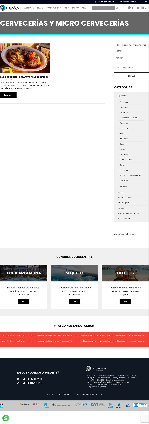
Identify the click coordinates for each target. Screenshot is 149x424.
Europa (75, 8)
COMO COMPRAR (64, 394)
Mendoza (124, 154)
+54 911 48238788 (128, 2)
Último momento (125, 218)
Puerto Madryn (126, 160)
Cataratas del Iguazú (129, 118)
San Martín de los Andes (130, 175)
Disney (66, 8)
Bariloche (124, 102)
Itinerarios (124, 139)
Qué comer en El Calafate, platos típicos (24, 77)
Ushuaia (123, 186)
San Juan (124, 170)
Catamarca (125, 112)
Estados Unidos (53, 8)
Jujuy (122, 144)
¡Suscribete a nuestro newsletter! (131, 45)
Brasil (40, 8)
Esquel (122, 133)
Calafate (124, 107)
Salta (122, 165)
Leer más (8, 95)
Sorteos (121, 208)
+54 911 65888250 (106, 2)
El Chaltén (124, 128)
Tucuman (124, 180)
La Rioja (123, 149)
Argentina (29, 8)
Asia (84, 8)
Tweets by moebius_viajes (125, 234)
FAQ (101, 394)
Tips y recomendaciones (128, 213)
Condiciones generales (115, 380)
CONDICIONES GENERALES (86, 394)
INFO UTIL (49, 394)
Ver (23, 301)
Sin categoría (123, 203)
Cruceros (124, 123)
